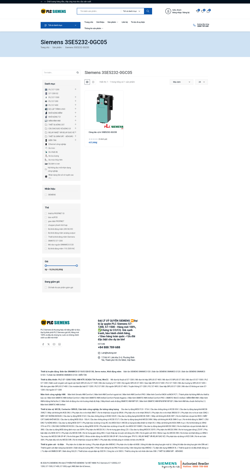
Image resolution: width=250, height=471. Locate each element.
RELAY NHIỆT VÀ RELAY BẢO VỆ (61, 132)
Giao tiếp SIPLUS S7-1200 (170, 386)
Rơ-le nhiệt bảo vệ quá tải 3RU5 (189, 416)
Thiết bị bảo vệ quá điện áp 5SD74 (92, 451)
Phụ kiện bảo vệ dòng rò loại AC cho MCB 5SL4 (101, 423)
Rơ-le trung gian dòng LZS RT (190, 430)
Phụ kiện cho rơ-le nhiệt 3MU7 (84, 413)
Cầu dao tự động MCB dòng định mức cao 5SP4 (65, 430)
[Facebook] (43, 344)
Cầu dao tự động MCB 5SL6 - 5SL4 (74, 419)
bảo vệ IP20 (53, 217)
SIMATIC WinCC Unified (175, 398)
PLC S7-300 (53, 101)
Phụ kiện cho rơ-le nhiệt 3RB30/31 (166, 413)
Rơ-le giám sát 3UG (148, 433)
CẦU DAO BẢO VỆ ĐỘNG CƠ (59, 129)
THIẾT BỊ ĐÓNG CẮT (56, 125)
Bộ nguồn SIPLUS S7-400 (116, 386)
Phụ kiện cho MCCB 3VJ (96, 430)
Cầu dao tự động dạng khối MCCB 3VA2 (159, 426)
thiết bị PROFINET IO (56, 213)
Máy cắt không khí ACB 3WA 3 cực (167, 419)
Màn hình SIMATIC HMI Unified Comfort (63, 398)
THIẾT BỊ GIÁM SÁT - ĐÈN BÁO (60, 136)
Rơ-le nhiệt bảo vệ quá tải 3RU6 (111, 413)
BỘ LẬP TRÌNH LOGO (57, 109)
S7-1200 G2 (53, 93)
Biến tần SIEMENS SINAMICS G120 (166, 372)
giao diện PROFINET (56, 221)
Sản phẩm (112, 22)
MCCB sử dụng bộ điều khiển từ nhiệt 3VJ (139, 423)
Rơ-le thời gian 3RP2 (75, 436)
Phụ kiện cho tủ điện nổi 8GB (128, 444)
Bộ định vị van (54, 164)
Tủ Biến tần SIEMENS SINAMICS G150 (62, 375)
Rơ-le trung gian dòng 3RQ (94, 433)
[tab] (87, 82)
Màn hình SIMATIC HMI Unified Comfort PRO (146, 398)
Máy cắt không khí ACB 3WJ (59, 413)
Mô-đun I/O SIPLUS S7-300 (173, 380)
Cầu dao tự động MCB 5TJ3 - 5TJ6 (135, 409)
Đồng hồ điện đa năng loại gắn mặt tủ (156, 444)
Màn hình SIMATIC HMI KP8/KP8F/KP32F (156, 401)
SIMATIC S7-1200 (55, 241)
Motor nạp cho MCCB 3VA (168, 433)
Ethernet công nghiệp (57, 144)
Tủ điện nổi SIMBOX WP (51, 451)
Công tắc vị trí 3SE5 (115, 451)
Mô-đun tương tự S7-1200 (110, 383)
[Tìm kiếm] (148, 11)
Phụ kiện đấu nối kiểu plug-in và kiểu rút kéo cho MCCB (122, 440)
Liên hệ (125, 22)
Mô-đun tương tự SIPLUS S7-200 (191, 383)
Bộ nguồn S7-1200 (54, 390)
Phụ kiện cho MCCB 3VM (167, 430)
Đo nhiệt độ (53, 152)
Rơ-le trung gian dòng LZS (118, 430)
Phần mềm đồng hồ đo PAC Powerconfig (112, 448)
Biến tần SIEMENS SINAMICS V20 (137, 372)
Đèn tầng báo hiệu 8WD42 (141, 448)
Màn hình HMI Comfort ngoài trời (107, 394)
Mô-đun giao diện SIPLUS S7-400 (54, 386)
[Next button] (42, 2)
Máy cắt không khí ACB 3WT (163, 416)
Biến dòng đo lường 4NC (84, 448)
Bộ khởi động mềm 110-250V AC (61, 249)
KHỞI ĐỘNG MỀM (55, 113)
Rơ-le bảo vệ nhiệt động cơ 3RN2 (193, 433)
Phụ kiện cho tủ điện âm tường (78, 444)
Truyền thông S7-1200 (137, 386)
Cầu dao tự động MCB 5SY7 (70, 423)
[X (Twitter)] (48, 344)
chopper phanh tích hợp (57, 225)
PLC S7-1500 (54, 97)
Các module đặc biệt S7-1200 (81, 386)
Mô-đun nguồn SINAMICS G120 (61, 245)
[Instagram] (59, 344)
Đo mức (52, 148)
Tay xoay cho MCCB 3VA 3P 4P (53, 436)
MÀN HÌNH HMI (54, 121)
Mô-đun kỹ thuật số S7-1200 (122, 380)
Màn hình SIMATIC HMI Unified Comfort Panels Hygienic (104, 398)
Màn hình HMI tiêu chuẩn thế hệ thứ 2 (189, 401)
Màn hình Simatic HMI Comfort (80, 394)
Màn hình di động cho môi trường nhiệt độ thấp (80, 401)
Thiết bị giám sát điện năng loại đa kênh (57, 448)
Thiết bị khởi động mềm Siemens (61, 237)
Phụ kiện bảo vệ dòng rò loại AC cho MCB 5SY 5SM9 (120, 426)
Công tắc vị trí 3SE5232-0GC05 (103, 132)
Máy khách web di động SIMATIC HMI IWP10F (119, 401)
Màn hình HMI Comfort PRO (134, 394)
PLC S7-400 (53, 105)
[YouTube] (54, 344)
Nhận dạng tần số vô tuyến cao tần (61, 176)
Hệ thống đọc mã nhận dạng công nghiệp (59, 169)
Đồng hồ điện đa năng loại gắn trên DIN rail (190, 444)
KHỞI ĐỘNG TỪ (55, 117)
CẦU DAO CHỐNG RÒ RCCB (62, 426)
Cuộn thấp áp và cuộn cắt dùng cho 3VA (122, 433)
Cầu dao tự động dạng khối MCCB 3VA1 (134, 416)
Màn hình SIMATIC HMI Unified (53, 405)
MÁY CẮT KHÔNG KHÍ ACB (51, 416)
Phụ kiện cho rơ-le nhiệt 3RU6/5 (138, 413)
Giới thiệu (100, 22)
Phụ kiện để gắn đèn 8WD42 (103, 444)
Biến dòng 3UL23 (69, 451)
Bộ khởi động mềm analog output (61, 233)
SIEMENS (52, 195)
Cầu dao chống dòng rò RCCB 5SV (164, 409)
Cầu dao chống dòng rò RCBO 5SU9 (102, 416)
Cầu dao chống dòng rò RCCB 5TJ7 (104, 419)
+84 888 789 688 (109, 347)
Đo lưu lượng (54, 156)
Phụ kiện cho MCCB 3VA (71, 433)
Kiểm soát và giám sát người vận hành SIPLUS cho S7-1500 (73, 383)
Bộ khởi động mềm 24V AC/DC (60, 229)
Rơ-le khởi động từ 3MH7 (193, 419)
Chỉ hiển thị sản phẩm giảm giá (60, 287)
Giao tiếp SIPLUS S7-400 (154, 383)
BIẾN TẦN (52, 140)
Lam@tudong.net (109, 353)
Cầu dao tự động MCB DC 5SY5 (143, 430)
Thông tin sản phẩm (93, 28)
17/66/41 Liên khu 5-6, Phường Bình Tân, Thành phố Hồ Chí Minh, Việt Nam (118, 358)
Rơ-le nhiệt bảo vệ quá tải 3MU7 (86, 440)
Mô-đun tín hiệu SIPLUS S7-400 (148, 380)
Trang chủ (89, 22)
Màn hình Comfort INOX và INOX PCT (162, 394)
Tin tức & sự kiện (138, 22)
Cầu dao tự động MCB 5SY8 (87, 426)
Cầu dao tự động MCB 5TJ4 (74, 416)
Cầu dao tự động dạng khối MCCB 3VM (136, 419)
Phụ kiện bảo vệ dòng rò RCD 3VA (180, 436)
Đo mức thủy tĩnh (56, 160)
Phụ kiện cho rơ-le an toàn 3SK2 (194, 413)
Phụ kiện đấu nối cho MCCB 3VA (58, 440)
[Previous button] (45, 2)
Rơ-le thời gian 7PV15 (128, 436)
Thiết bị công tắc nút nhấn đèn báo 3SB (140, 451)
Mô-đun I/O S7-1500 (194, 380)
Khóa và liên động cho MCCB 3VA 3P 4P (101, 436)
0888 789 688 (202, 26)
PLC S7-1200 (54, 89)
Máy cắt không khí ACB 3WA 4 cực (171, 423)
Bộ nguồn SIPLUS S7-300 (132, 383)
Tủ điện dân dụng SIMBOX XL (165, 448)
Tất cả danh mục (55, 25)
